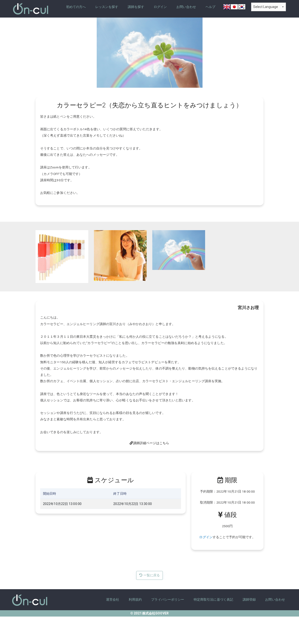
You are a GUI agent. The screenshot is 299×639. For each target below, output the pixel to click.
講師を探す (136, 7)
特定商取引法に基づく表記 (213, 599)
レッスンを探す (106, 7)
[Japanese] (234, 8)
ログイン (160, 7)
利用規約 (135, 599)
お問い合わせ (186, 7)
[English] (227, 8)
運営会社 (112, 599)
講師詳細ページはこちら (151, 443)
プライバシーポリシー (167, 599)
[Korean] (242, 8)
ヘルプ (210, 7)
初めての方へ (76, 7)
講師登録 (249, 599)
